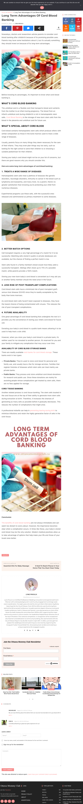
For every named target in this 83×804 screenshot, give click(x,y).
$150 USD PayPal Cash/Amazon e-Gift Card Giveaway (74, 41)
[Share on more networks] (39, 28)
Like (66, 18)
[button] (31, 69)
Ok (42, 7)
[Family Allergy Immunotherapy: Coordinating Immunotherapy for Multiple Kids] (51, 683)
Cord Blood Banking (14, 117)
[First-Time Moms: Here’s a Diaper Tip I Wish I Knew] (65, 53)
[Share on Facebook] (7, 28)
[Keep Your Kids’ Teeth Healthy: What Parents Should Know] (11, 683)
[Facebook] (24, 630)
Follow (72, 18)
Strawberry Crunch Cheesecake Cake (72, 796)
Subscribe (78, 25)
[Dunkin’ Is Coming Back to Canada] (65, 64)
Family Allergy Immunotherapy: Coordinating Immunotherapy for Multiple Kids (51, 693)
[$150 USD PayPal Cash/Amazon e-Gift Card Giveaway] (65, 41)
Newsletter (8, 790)
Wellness (10, 12)
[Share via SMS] (28, 28)
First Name (7, 648)
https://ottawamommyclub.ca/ (31, 597)
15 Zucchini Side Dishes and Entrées (72, 790)
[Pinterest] (32, 630)
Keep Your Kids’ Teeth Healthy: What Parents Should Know (11, 692)
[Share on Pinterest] (17, 28)
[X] (35, 630)
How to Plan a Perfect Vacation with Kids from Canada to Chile (73, 47)
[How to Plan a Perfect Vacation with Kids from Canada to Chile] (65, 47)
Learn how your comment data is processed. (42, 774)
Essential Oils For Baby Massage (16, 566)
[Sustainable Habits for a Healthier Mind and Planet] (31, 683)
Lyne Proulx (19, 23)
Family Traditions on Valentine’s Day (72, 799)
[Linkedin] (30, 630)
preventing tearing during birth (42, 410)
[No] (80, 5)
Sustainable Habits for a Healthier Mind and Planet (31, 692)
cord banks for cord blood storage (38, 352)
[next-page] (32, 699)
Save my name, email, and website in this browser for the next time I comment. (26, 740)
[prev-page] (29, 699)
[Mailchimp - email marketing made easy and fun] (52, 664)
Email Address (8, 656)
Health (5, 555)
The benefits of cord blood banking (16, 523)
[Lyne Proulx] (31, 584)
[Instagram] (27, 630)
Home (3, 12)
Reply (10, 715)
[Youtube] (38, 630)
